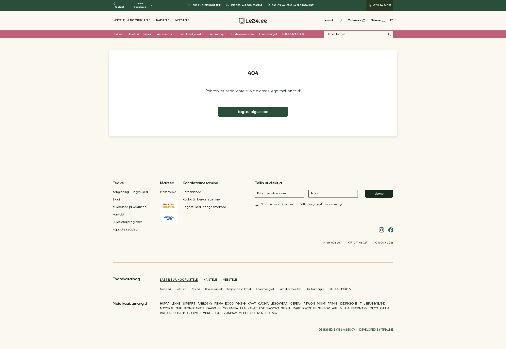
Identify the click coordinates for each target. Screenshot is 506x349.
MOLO (243, 313)
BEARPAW (230, 313)
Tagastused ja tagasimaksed (204, 207)
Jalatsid (133, 34)
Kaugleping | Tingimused (130, 192)
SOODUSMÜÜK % (293, 34)
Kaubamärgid (268, 34)
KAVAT (252, 308)
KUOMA (263, 303)
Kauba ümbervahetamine (201, 199)
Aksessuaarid (165, 34)
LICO (217, 313)
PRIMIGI (333, 303)
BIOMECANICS (194, 308)
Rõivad (148, 34)
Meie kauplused (140, 5)
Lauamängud (217, 34)
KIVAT (252, 303)
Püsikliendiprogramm (128, 222)
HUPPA (164, 303)
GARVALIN (213, 308)
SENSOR (324, 308)
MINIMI (321, 303)
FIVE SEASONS (269, 308)
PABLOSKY (205, 303)
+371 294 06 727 (357, 242)
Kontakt (118, 214)
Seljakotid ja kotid (191, 34)
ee (391, 20)
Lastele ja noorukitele (131, 20)
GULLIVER (194, 313)
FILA (243, 308)
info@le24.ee (331, 242)
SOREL (286, 308)
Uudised (118, 34)
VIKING (241, 303)
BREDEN (165, 313)
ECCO (229, 303)
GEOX (374, 308)
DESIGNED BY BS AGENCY (337, 329)
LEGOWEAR (279, 303)
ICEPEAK (295, 303)
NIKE (179, 308)
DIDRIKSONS (349, 303)
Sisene (379, 193)
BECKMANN (359, 308)
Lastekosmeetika (242, 34)
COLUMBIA (230, 308)
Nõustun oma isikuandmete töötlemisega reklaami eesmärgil (301, 204)
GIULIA (384, 308)
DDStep (271, 313)
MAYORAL (167, 308)
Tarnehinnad (192, 192)
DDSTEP (179, 313)
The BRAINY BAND (372, 303)
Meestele (182, 20)
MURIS (207, 313)
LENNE (176, 303)
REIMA (218, 303)
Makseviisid (168, 192)
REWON (309, 303)
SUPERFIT (188, 303)
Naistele (162, 20)
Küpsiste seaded (125, 229)
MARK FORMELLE (304, 308)
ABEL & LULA (340, 308)
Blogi (116, 199)
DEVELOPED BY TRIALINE (376, 329)
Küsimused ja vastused (129, 207)
